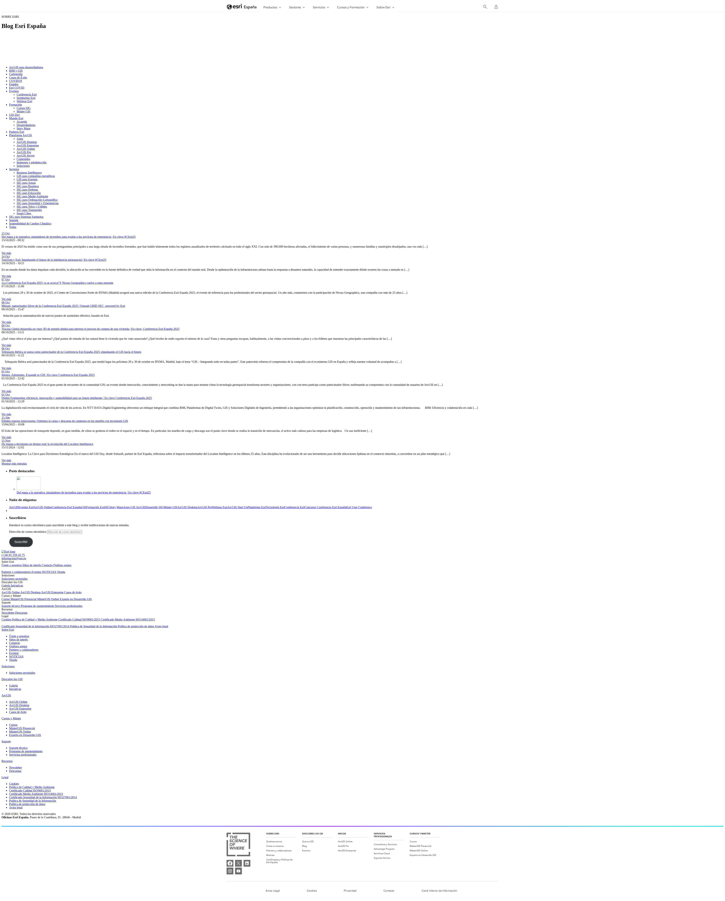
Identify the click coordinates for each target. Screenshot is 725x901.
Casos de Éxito (18, 77)
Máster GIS (23, 111)
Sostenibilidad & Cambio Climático (30, 223)
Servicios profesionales (68, 606)
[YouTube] (238, 871)
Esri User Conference (359, 507)
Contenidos (23, 159)
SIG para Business (28, 186)
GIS (83, 507)
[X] (238, 863)
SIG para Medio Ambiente (32, 196)
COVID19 (15, 80)
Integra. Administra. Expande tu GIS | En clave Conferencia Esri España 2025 (48, 375)
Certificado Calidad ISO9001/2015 (79, 619)
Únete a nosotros (12, 565)
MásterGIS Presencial (24, 599)
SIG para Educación (29, 193)
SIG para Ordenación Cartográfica (37, 199)
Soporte (13, 220)
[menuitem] (281, 841)
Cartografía (15, 74)
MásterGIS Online (48, 599)
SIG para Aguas (26, 182)
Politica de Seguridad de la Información (94, 626)
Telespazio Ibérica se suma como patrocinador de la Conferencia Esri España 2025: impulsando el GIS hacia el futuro (71, 351)
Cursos (6, 599)
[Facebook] (230, 863)
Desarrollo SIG (154, 507)
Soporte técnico (11, 606)
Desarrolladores (26, 125)
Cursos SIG (24, 108)
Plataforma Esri (257, 507)
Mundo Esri (16, 118)
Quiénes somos (62, 565)
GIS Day (14, 114)
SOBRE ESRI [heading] (272, 833)
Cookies (7, 619)
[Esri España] (242, 7)
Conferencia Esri (27, 94)
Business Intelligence (29, 172)
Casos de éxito (73, 592)
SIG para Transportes (29, 210)
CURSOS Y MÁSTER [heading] (420, 833)
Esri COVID (16, 87)
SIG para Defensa (27, 189)
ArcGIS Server (26, 155)
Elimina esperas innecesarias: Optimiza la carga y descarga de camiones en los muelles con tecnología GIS (65, 421)
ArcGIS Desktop (27, 142)
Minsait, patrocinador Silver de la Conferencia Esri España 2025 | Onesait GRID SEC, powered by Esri (63, 305)
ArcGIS (14, 507)
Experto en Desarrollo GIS (76, 599)
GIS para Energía (27, 179)
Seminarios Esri (26, 97)
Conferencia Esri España (66, 507)
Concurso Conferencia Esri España (325, 507)
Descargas (21, 612)
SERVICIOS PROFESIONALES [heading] (383, 835)
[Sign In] (496, 6)
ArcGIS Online (26, 148)
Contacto (47, 565)
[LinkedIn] (247, 863)
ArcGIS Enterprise (28, 145)
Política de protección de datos (136, 626)
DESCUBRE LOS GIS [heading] (312, 833)
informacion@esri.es (14, 558)
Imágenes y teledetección (31, 162)
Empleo (13, 84)
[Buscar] (485, 7)
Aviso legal (161, 626)
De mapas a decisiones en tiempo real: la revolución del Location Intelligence (47, 444)
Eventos (14, 91)
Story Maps (23, 128)
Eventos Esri (26, 507)
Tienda (61, 572)
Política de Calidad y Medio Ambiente (35, 619)
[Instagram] (230, 871)
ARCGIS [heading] (342, 833)
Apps (20, 138)
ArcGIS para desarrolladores (26, 67)
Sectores (14, 169)
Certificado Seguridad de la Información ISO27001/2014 (36, 626)
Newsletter (8, 612)
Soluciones (23, 165)
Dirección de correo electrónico (28, 531)
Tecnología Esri (275, 507)
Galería (6, 585)
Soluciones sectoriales (15, 578)
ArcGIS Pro (24, 152)
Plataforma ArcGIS (20, 135)
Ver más (6, 253)
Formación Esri (95, 507)
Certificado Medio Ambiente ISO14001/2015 (128, 619)
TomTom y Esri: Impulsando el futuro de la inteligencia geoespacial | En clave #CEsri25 (54, 259)
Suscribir (21, 542)
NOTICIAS (49, 572)
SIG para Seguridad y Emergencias (38, 203)
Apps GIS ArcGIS (134, 507)
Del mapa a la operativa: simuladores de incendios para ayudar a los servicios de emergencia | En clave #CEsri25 (69, 236)
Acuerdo (22, 121)
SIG (107, 507)
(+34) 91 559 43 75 (13, 555)
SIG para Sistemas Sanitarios (26, 216)
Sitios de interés (32, 565)
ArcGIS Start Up (237, 507)
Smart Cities (24, 213)
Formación (15, 104)
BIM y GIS (16, 70)
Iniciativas (17, 585)
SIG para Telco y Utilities (32, 206)
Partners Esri (16, 131)
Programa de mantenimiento (38, 606)
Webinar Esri (24, 101)
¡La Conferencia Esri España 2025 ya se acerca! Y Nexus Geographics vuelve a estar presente (57, 282)
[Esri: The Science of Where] (238, 845)
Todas (12, 227)
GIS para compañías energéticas (36, 176)
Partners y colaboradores (17, 572)
